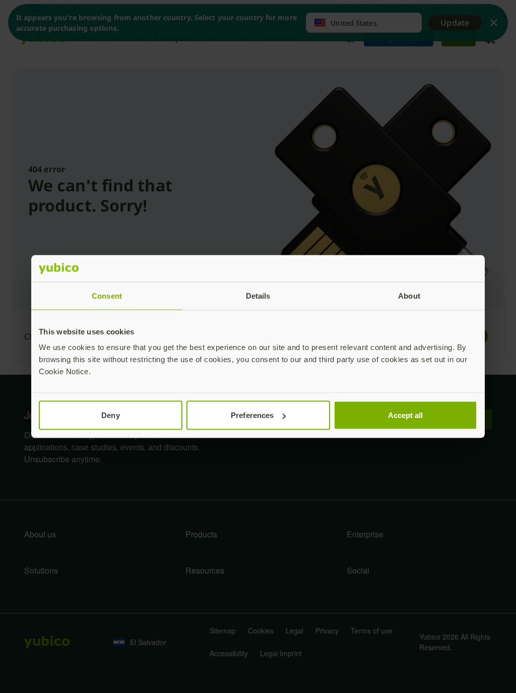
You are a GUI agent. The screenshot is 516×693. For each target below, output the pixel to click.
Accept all (405, 415)
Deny (110, 415)
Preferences (252, 415)
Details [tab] (258, 295)
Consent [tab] (107, 295)
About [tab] (409, 295)
